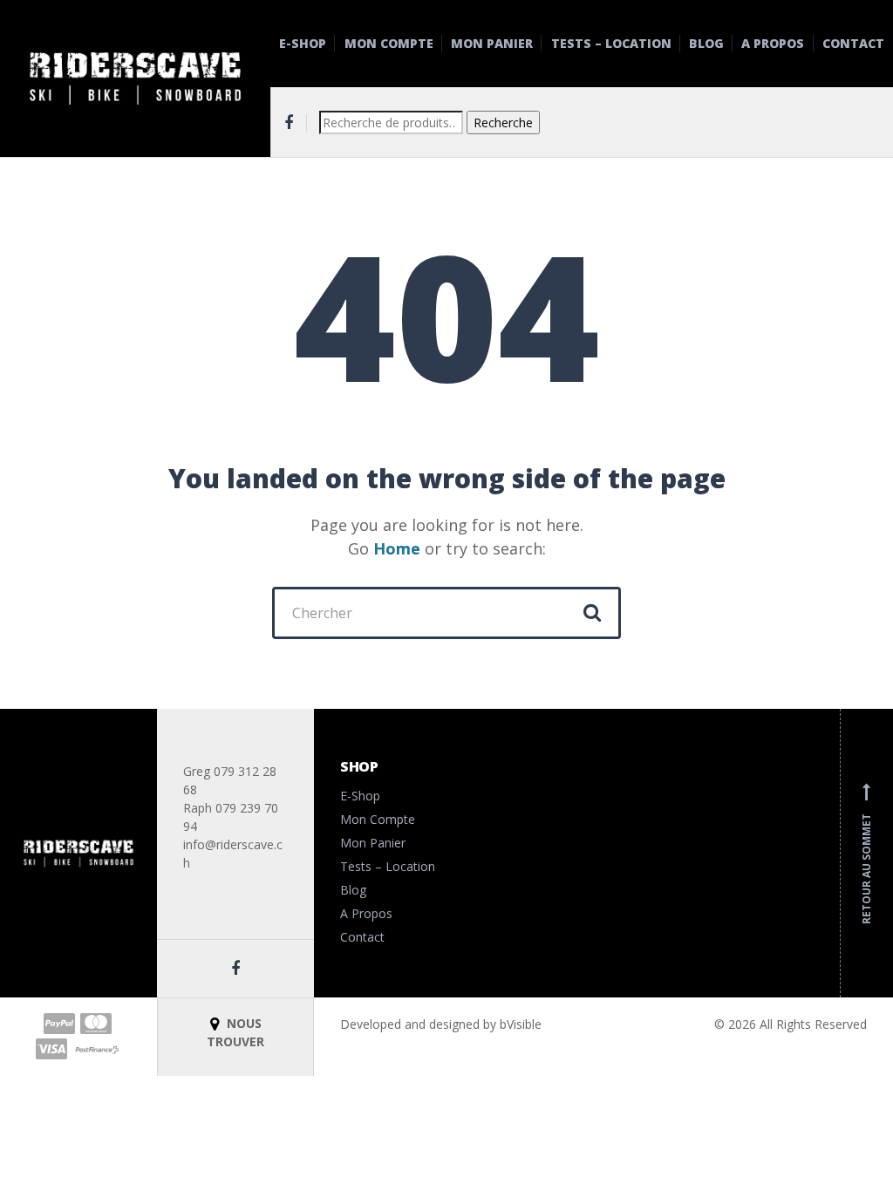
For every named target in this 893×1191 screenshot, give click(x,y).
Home (396, 548)
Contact (853, 43)
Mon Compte (388, 43)
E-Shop (302, 43)
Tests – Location (611, 43)
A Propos (772, 43)
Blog (706, 43)
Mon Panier (492, 43)
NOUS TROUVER (235, 1032)
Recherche (503, 122)
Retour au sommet (866, 853)
